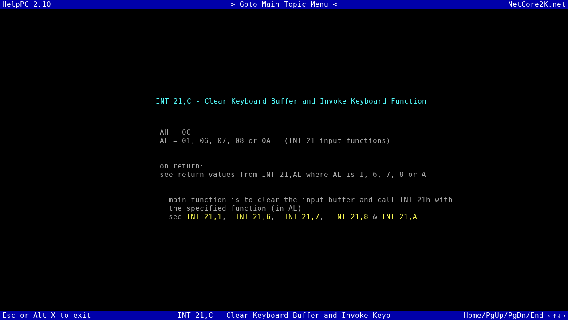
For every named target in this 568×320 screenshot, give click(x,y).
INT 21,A (399, 216)
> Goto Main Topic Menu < (284, 4)
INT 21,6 (253, 216)
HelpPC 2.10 (26, 4)
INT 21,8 (350, 216)
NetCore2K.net (537, 4)
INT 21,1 (204, 216)
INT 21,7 (302, 216)
